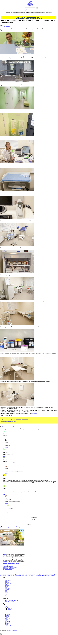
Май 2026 (7, 617)
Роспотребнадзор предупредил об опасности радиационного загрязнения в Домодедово (15, 564)
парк (6, 575)
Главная (30, 1)
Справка (6, 593)
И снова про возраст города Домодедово (8, 568)
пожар (16, 575)
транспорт (44, 575)
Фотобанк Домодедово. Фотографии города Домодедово (11, 563)
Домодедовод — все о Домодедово (12, 630)
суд (38, 575)
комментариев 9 (19, 426)
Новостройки (30, 5)
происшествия (27, 575)
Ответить (4, 438)
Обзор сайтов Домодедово (10, 601)
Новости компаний (7, 588)
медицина (6, 426)
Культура (6, 586)
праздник (22, 575)
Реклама (6, 591)
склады (34, 575)
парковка (8, 575)
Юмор (6, 595)
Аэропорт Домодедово (8, 580)
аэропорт (16, 574)
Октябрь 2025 (7, 624)
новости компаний (11, 426)
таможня (40, 575)
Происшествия (30, 4)
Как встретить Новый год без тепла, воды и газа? (10, 527)
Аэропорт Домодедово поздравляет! (8, 566)
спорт (37, 575)
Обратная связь (30, 3)
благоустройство (22, 574)
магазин (52, 574)
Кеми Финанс (7, 585)
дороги (41, 574)
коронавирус (46, 574)
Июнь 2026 (7, 616)
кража (50, 574)
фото (47, 575)
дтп (43, 574)
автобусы (6, 574)
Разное (6, 590)
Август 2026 (7, 614)
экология (52, 575)
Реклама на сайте (9, 608)
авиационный (2, 574)
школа (49, 575)
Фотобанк (6, 594)
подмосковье (12, 575)
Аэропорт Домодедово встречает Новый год (9, 526)
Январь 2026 (7, 621)
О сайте (30, 2)
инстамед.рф (34, 413)
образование (2, 575)
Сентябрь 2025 (8, 625)
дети (35, 574)
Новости (8, 26)
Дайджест (6, 581)
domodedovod (5, 477)
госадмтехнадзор (28, 574)
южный (15, 426)
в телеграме (22, 419)
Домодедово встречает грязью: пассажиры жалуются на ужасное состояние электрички (15, 570)
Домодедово (5, 26)
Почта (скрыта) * (34, 519)
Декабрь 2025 (7, 622)
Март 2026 (7, 619)
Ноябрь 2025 (7, 623)
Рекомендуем (9, 609)
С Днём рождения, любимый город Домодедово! (10, 567)
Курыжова (3, 426)
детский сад (38, 574)
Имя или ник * (34, 517)
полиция (19, 575)
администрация (11, 574)
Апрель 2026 (7, 618)
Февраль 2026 (7, 620)
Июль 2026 (7, 615)
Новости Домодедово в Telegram (11, 600)
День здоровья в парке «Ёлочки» (7, 569)
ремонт (31, 575)
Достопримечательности (8, 583)
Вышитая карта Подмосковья (7, 565)
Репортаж (6, 592)
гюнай (33, 574)
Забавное (6, 584)
